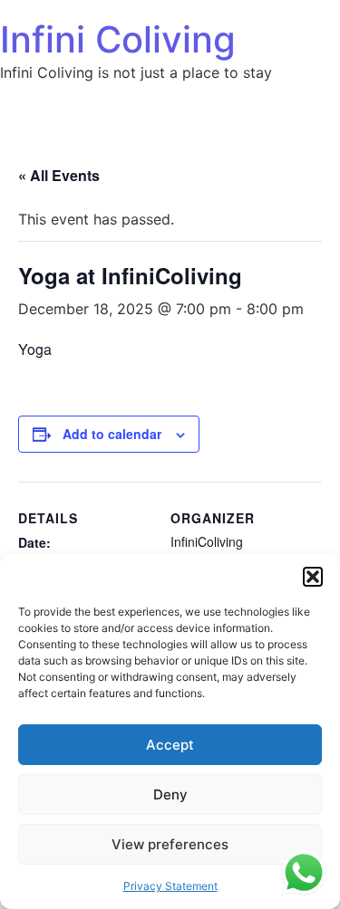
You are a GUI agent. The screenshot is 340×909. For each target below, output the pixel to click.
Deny (170, 794)
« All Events (59, 175)
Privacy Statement (170, 886)
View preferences (170, 844)
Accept (170, 744)
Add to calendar (112, 434)
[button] (313, 577)
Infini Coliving (118, 39)
